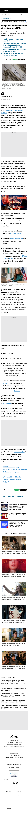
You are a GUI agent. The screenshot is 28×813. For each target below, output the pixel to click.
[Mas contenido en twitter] (14, 782)
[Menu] (2, 10)
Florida (2, 14)
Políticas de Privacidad (14, 767)
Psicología (23, 14)
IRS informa (6, 403)
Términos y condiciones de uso (14, 764)
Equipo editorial (14, 740)
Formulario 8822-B (16, 238)
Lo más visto (6, 502)
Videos (19, 791)
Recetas (19, 804)
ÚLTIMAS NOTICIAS (8, 677)
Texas (12, 14)
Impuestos (20, 496)
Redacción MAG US (6, 96)
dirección (6, 383)
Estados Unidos (10, 496)
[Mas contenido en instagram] (16, 782)
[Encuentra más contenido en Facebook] (3, 60)
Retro (19, 800)
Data (19, 796)
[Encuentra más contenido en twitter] (6, 60)
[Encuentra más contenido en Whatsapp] (10, 60)
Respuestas (9, 791)
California (7, 14)
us (9, 796)
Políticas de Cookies (14, 770)
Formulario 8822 (16, 233)
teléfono (17, 391)
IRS (4, 496)
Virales (9, 804)
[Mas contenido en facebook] (11, 782)
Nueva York (17, 14)
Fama (9, 800)
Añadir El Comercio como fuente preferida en (14, 21)
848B (11, 258)
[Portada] (14, 739)
